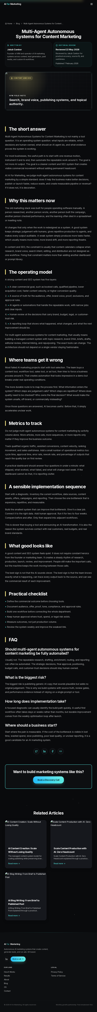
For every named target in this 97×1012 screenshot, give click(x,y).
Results (7, 976)
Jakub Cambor (14, 49)
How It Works (9, 972)
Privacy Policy (57, 972)
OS (5, 987)
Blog (18, 23)
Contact (7, 991)
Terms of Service (58, 976)
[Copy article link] (61, 751)
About (6, 979)
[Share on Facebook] (53, 751)
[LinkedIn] (6, 959)
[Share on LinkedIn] (44, 751)
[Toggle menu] (91, 4)
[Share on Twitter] (36, 751)
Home (9, 23)
